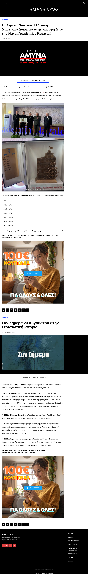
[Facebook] (3, 310)
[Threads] (14, 545)
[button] (84, 3)
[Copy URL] (23, 310)
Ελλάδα (5, 20)
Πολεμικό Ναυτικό (44, 235)
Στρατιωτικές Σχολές (11, 238)
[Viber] (19, 310)
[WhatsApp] (11, 310)
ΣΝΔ (43, 92)
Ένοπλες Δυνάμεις (26, 235)
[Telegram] (15, 310)
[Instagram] (6, 545)
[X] (7, 310)
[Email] (27, 310)
